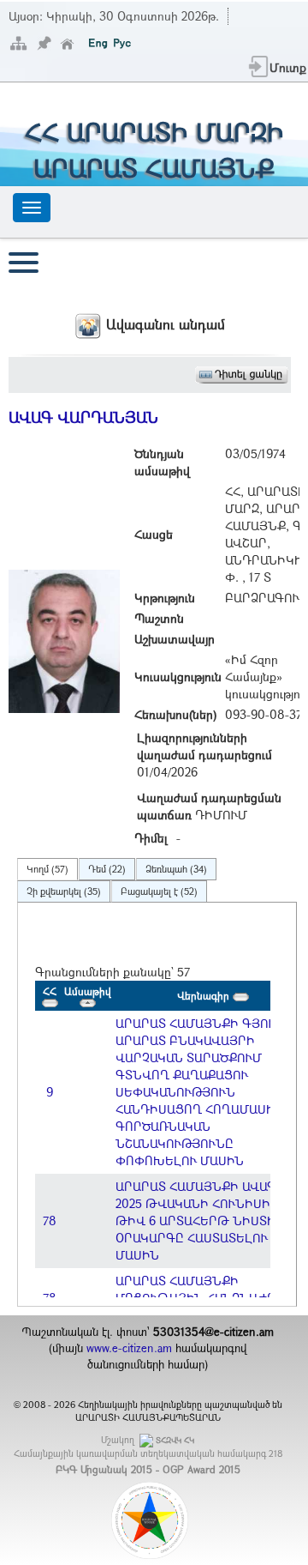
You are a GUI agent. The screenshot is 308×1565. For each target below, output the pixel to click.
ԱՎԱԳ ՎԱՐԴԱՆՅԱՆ (83, 417)
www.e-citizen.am (129, 1348)
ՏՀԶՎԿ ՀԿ (175, 1440)
